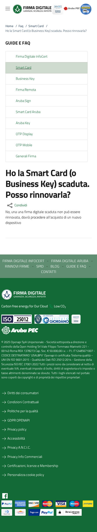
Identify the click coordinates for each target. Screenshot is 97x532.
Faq (22, 26)
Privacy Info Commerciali (24, 456)
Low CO (60, 306)
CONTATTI (48, 271)
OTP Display (24, 134)
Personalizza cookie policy (25, 474)
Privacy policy (16, 429)
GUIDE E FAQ (76, 266)
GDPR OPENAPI (18, 420)
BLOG (55, 266)
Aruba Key (23, 122)
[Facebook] (5, 495)
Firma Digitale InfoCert (31, 56)
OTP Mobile (24, 145)
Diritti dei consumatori (23, 392)
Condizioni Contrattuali (23, 402)
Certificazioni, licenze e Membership (32, 465)
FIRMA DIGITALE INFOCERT (23, 261)
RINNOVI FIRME (17, 266)
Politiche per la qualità (22, 411)
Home (11, 26)
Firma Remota (26, 89)
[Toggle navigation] (7, 8)
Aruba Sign (23, 100)
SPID (40, 266)
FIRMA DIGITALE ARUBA (69, 261)
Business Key (25, 78)
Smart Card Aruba (28, 111)
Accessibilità (16, 438)
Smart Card (37, 26)
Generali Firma (26, 156)
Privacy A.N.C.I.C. (18, 447)
